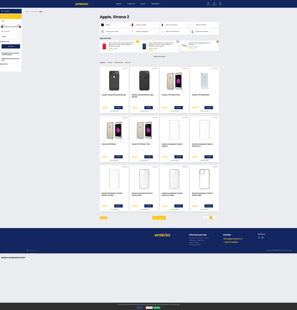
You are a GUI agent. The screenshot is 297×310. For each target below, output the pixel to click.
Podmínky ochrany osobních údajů (199, 238)
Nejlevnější (102, 62)
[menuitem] (119, 4)
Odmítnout (149, 307)
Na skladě (11, 31)
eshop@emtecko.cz (232, 238)
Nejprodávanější (119, 62)
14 (217, 218)
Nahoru (104, 218)
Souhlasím (156, 307)
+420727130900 (230, 242)
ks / (10, 46)
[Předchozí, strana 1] (207, 217)
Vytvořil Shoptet (32, 250)
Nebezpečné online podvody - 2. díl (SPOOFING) (11, 53)
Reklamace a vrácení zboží (196, 240)
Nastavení (139, 307)
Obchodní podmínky (195, 245)
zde (178, 304)
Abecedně (128, 62)
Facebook (259, 237)
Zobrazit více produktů (159, 56)
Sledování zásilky (194, 242)
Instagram (262, 237)
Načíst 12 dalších (159, 218)
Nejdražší (110, 62)
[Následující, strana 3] (214, 217)
